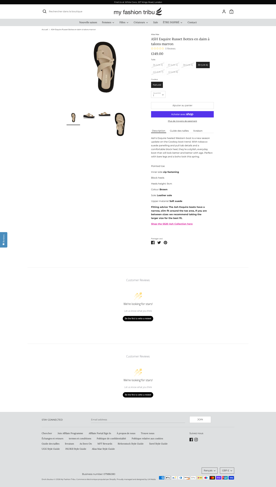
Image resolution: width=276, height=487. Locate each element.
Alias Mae (155, 34)
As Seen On (86, 443)
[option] (105, 72)
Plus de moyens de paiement (182, 121)
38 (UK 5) (188, 65)
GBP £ (225, 470)
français (208, 470)
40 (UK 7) (158, 72)
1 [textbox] (153, 95)
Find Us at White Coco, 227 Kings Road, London (138, 2)
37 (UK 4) (173, 65)
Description (158, 130)
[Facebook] (191, 439)
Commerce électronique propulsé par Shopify (96, 479)
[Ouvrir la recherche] (44, 11)
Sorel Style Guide (158, 443)
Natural (157, 84)
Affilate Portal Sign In (100, 433)
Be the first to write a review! (138, 318)
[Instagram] (196, 439)
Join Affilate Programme (70, 433)
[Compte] (224, 10)
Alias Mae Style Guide (103, 448)
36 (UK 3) (158, 65)
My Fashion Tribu (68, 479)
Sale (155, 22)
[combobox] (158, 94)
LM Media (151, 479)
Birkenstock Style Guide (131, 443)
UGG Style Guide (51, 448)
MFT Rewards (104, 443)
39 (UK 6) (203, 65)
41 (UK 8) (173, 72)
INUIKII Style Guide (75, 448)
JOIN (200, 419)
